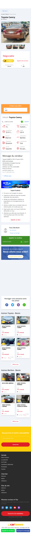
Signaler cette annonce (22, 60)
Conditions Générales (7, 464)
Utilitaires (4, 481)
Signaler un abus (15, 220)
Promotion (4, 467)
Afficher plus (15, 364)
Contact (3, 469)
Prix (6, 108)
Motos (3, 478)
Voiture (7, 14)
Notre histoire (5, 457)
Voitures (3, 476)
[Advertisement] (15, 86)
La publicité (4, 460)
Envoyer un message (15, 233)
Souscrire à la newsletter (15, 513)
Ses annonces (13, 230)
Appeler (27, 121)
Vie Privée (4, 462)
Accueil (3, 14)
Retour (6, 11)
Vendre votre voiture (15, 256)
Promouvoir (10, 60)
